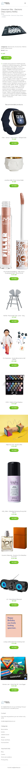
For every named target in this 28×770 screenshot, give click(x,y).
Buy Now (6, 57)
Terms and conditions (6, 757)
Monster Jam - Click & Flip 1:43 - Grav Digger (14, 684)
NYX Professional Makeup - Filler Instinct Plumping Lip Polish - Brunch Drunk (14, 272)
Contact (3, 754)
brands (3, 732)
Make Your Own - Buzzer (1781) (14, 444)
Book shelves (4, 729)
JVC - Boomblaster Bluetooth (14, 599)
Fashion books (8, 48)
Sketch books (11, 46)
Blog (2, 751)
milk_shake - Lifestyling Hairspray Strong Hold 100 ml (14, 512)
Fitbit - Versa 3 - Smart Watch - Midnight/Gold (14, 137)
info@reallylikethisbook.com (8, 721)
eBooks (3, 737)
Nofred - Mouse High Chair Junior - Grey (14, 315)
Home (2, 14)
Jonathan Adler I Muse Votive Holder (14, 180)
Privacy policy (4, 759)
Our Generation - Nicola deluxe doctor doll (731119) (14, 358)
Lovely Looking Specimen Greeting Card (14, 642)
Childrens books (5, 734)
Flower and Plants (5, 740)
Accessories (18, 46)
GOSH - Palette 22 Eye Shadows (14, 402)
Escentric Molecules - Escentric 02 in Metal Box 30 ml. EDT (14, 556)
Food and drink (5, 742)
